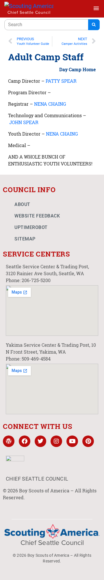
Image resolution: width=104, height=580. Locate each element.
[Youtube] (72, 441)
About (22, 204)
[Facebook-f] (24, 441)
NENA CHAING (50, 104)
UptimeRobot (31, 227)
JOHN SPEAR (23, 122)
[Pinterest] (88, 441)
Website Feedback (37, 216)
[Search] (94, 24)
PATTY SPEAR (61, 81)
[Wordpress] (8, 441)
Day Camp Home (77, 69)
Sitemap (25, 239)
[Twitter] (40, 441)
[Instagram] (56, 441)
